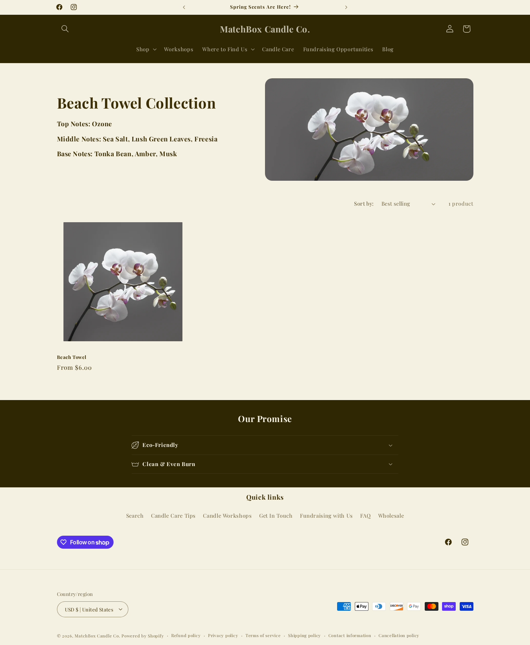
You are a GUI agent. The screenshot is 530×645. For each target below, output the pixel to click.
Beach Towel (72, 357)
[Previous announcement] (184, 7)
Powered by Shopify (143, 635)
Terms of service (263, 635)
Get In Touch (276, 515)
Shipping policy (304, 635)
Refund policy (186, 635)
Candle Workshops (227, 515)
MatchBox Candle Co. (97, 635)
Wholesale (391, 515)
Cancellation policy (399, 635)
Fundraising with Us (326, 515)
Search (135, 515)
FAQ (365, 515)
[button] (65, 29)
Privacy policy (223, 635)
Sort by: (364, 203)
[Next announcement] (346, 7)
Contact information (349, 635)
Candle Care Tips (173, 515)
